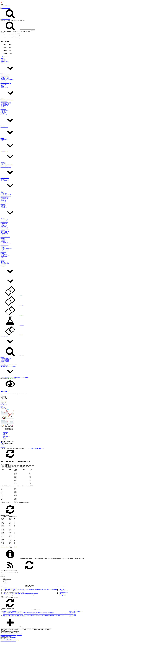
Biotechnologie (4, 223)
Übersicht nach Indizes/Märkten (7, 99)
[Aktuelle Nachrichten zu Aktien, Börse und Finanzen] (5, 8)
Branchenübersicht (4, 127)
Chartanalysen (3, 84)
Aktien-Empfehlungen (13, 635)
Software (2, 261)
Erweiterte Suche (5, 56)
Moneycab (71, 616)
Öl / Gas (2, 257)
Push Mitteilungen (4, 378)
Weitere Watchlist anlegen (6, 358)
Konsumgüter (3, 246)
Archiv (2, 140)
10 (3, 444)
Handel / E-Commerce (5, 237)
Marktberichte (3, 80)
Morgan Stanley (4, 442)
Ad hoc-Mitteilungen (5, 5)
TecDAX (2, 403)
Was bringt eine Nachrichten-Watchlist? (8, 363)
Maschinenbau (3, 252)
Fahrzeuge (3, 230)
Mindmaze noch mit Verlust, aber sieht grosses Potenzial (14, 616)
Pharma (2, 258)
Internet (2, 243)
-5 (1, 447)
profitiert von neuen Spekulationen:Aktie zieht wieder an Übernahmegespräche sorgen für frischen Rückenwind (30, 589)
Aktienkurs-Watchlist (5, 360)
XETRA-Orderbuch (5, 178)
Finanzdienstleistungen (5, 231)
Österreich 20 (3, 112)
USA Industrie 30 (4, 105)
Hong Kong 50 (4, 114)
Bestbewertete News (5, 77)
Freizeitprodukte (4, 232)
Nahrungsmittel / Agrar (5, 255)
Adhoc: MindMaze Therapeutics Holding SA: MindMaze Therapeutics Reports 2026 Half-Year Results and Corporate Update (28, 612)
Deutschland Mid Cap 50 (6, 103)
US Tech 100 (3, 107)
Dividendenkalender (5, 165)
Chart (4, 435)
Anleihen (21, 305)
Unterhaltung (3, 264)
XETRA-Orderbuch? (5, 180)
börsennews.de (63, 589)
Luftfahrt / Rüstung (4, 250)
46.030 (15, 547)
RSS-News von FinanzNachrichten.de (8, 641)
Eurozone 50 (3, 109)
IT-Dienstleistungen (4, 245)
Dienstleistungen (4, 225)
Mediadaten (13, 637)
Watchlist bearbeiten (5, 361)
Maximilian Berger (63, 590)
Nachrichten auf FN (5, 61)
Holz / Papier (3, 239)
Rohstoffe (2, 260)
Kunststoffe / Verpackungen (6, 248)
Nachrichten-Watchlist (5, 359)
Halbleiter (2, 235)
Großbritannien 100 (4, 110)
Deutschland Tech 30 (5, 104)
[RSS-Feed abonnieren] (10, 569)
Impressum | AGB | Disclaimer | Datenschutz (10, 639)
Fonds (21, 295)
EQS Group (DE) (72, 614)
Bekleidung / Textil (4, 222)
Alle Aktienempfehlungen (6, 83)
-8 (3, 447)
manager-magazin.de (64, 592)
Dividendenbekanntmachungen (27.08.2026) (12, 611)
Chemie (2, 224)
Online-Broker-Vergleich (6, 167)
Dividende (5, 437)
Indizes (2, 98)
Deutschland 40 (4, 101)
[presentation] (3, 439)
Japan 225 (3, 113)
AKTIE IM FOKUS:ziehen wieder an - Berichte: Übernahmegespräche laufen (20, 593)
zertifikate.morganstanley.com (37, 448)
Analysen (5, 433)
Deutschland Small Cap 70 (6, 102)
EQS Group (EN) (72, 612)
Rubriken (2, 73)
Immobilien (3, 241)
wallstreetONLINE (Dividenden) (75, 611)
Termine (2, 86)
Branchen (2, 125)
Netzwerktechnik (4, 256)
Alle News (3, 62)
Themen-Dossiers (4, 87)
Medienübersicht (4, 139)
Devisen (21, 335)
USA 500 (2, 106)
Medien (2, 138)
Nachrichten (3, 59)
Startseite (2, 58)
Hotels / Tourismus (4, 240)
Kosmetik (2, 247)
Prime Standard (4, 404)
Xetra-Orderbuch (6, 436)
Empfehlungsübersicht (5, 81)
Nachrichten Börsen (5, 635)
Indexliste (2, 192)
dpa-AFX (61, 593)
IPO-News (3, 85)
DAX (2, 406)
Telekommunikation (5, 263)
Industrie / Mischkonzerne (6, 242)
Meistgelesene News (5, 78)
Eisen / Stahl (3, 226)
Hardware (3, 238)
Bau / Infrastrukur (4, 220)
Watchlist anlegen (4, 365)
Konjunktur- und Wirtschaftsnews (7, 79)
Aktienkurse (3, 162)
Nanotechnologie (4, 254)
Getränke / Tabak (4, 234)
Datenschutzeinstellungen (6, 637)
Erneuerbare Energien (5, 228)
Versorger (2, 265)
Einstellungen (3, 362)
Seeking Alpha (63, 595)
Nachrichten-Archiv (8, 636)
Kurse (4, 434)
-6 (2, 447)
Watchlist (21, 355)
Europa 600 (3, 407)
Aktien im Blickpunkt (5, 75)
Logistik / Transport (4, 249)
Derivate (21, 315)
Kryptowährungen (4, 336)
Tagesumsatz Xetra (4, 547)
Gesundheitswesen (4, 233)
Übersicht (2, 179)
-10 (4, 447)
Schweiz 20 (3, 111)
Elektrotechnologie (4, 227)
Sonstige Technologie (5, 262)
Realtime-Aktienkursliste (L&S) (7, 164)
